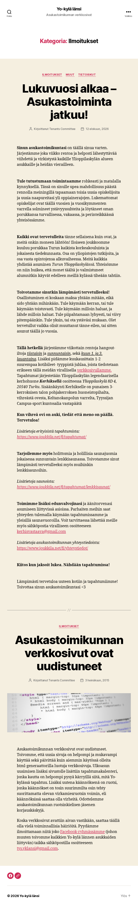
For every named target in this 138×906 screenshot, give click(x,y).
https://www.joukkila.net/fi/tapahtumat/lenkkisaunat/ (63, 487)
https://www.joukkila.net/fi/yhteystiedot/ (52, 548)
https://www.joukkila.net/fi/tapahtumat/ (51, 437)
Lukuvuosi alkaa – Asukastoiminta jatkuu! (69, 101)
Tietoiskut (87, 74)
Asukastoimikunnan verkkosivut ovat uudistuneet (69, 653)
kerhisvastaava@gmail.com (41, 531)
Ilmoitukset (52, 74)
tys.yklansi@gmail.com (37, 848)
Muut (70, 74)
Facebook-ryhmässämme (82, 831)
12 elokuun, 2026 (97, 129)
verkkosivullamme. (94, 370)
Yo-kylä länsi (69, 9)
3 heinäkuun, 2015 (97, 680)
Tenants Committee (62, 129)
